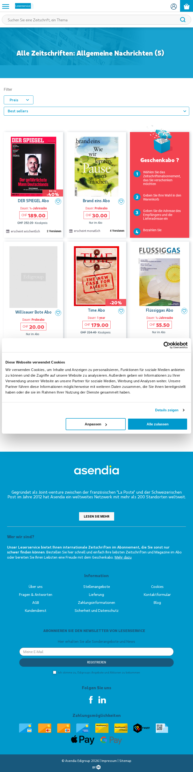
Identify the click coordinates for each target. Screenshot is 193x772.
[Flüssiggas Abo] (159, 276)
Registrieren (96, 662)
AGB (35, 602)
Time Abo (96, 310)
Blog (157, 602)
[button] (58, 201)
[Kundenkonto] (173, 6)
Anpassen (93, 424)
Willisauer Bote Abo (33, 312)
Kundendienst (35, 610)
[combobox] (96, 19)
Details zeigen (166, 410)
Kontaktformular (157, 594)
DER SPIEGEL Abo (33, 200)
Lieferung (96, 594)
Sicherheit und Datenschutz (97, 610)
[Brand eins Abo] (96, 167)
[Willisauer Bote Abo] (33, 277)
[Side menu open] (5, 6)
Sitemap (125, 761)
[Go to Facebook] (90, 700)
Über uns (36, 586)
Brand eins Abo (96, 200)
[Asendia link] (96, 470)
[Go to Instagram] (102, 700)
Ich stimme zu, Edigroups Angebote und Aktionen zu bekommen (98, 672)
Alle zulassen (158, 424)
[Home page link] (22, 6)
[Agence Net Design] (96, 767)
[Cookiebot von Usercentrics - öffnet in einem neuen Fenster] (167, 345)
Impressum (109, 761)
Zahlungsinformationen (96, 602)
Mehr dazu (123, 557)
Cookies (157, 586)
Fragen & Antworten (35, 594)
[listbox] (96, 111)
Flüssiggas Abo (159, 310)
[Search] (183, 19)
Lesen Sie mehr (96, 516)
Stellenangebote (96, 586)
